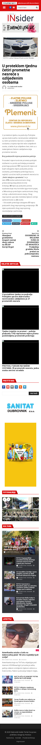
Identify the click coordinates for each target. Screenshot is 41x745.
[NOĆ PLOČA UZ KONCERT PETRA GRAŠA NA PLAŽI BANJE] (7, 680)
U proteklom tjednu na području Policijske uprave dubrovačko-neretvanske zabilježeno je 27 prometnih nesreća (17, 297)
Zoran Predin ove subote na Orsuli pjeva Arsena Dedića (24, 700)
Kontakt (18, 738)
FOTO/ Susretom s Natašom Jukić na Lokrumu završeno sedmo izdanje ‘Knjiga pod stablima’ (26, 586)
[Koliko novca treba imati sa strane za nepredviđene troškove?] (7, 713)
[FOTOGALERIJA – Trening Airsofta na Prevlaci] (20, 509)
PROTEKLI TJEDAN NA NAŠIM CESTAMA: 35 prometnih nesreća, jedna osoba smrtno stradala (20, 368)
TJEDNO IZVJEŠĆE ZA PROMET (12, 216)
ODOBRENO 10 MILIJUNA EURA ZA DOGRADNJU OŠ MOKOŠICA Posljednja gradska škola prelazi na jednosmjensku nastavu (32, 245)
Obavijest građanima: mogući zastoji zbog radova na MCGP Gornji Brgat (9, 240)
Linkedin (7, 223)
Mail (35, 223)
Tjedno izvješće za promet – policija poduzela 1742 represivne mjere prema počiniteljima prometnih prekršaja (20, 333)
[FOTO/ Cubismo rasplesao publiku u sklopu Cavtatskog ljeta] (7, 691)
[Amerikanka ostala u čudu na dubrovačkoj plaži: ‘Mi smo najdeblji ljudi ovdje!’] (20, 636)
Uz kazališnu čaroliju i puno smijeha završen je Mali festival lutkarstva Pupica (26, 573)
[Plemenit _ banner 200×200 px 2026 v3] (20, 130)
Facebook (7, 220)
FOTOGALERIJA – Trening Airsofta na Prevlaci (20, 517)
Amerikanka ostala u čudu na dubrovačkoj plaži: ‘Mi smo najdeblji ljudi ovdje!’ (20, 654)
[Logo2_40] (20, 418)
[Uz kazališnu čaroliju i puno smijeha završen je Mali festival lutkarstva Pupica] (9, 575)
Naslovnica (10, 738)
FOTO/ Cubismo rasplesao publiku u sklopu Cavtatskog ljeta (25, 689)
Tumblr (16, 223)
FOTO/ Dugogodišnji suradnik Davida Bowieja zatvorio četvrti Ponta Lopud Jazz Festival (25, 560)
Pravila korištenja (28, 738)
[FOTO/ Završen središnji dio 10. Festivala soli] (20, 543)
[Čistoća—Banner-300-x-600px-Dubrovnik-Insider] (20, 486)
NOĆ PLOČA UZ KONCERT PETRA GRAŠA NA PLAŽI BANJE (26, 677)
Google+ (27, 220)
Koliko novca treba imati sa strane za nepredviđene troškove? (24, 712)
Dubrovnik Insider (16, 86)
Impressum (20, 741)
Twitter (17, 220)
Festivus (28, 735)
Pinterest (26, 223)
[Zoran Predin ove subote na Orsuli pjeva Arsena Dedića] (7, 703)
